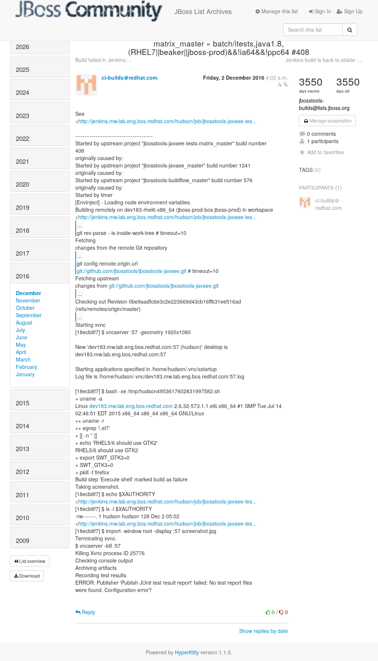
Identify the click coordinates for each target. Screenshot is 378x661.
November (28, 300)
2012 (22, 471)
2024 (22, 92)
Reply (87, 612)
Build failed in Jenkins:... (103, 59)
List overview (31, 561)
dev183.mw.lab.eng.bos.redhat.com (131, 405)
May (21, 344)
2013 (22, 448)
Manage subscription (330, 120)
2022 (22, 138)
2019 (22, 207)
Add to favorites (325, 152)
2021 (22, 161)
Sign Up (352, 11)
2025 (22, 69)
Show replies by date (263, 630)
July (20, 329)
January (25, 374)
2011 (22, 494)
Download (29, 575)
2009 (22, 540)
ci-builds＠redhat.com (129, 77)
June (21, 337)
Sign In (322, 11)
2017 (22, 253)
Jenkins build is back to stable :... (324, 59)
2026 (22, 46)
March (23, 359)
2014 (22, 425)
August (24, 322)
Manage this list (279, 11)
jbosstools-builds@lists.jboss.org (324, 104)
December (28, 293)
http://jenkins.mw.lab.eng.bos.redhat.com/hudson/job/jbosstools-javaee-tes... (167, 121)
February (26, 366)
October (25, 307)
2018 (22, 230)
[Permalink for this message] (286, 84)
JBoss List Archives (203, 11)
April (21, 352)
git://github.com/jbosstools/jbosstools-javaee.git (131, 270)
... (80, 225)
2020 (22, 184)
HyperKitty (187, 652)
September (29, 315)
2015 (22, 402)
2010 (22, 517)
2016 (22, 275)
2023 (22, 115)
